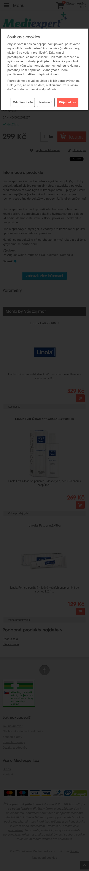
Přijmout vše (67, 102)
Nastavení (45, 102)
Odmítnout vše (23, 102)
